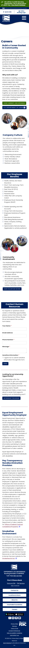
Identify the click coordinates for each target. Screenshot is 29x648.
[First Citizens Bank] (10, 17)
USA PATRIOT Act (14, 635)
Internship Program (11, 398)
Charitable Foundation (14, 605)
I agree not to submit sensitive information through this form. (14, 359)
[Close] (27, 2)
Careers (14, 609)
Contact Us (14, 590)
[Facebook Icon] (9, 618)
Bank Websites (7, 643)
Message (5, 346)
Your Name (6, 326)
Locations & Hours (14, 595)
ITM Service (21, 583)
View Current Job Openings (14, 103)
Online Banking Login (21, 11)
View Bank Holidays (18, 5)
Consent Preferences (14, 631)
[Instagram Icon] (12, 618)
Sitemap (14, 626)
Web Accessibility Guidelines (14, 633)
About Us (14, 600)
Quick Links (8, 12)
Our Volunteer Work (12, 289)
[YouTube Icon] (19, 618)
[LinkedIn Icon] (16, 618)
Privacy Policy (14, 624)
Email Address (7, 333)
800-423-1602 (17, 576)
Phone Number (7, 340)
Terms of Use (14, 628)
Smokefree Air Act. (8, 558)
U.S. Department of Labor (13, 107)
